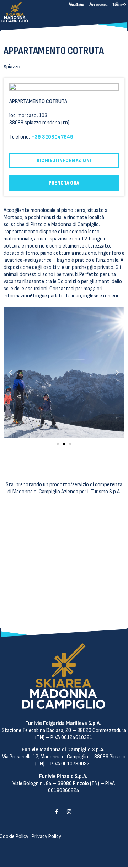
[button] (58, 444)
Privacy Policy (46, 836)
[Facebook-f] (56, 811)
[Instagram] (69, 811)
